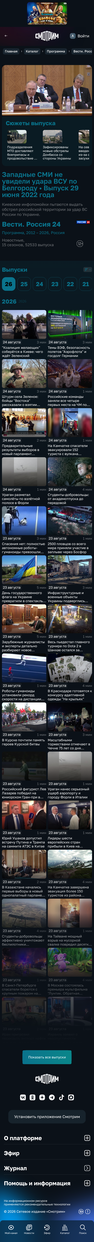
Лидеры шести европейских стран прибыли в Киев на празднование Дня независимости (64, 846)
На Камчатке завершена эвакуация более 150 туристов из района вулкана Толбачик (68, 893)
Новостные (12, 240)
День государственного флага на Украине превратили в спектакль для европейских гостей (22, 599)
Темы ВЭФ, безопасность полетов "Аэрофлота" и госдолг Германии (69, 352)
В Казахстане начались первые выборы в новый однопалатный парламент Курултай (24, 893)
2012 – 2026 (37, 232)
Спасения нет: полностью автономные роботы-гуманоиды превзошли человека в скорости (23, 550)
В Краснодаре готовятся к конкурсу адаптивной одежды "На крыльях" (70, 695)
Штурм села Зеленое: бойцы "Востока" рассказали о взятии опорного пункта (20, 403)
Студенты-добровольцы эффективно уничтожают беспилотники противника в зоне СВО (23, 942)
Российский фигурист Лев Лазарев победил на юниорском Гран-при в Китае (24, 795)
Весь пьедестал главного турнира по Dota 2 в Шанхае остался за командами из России (69, 648)
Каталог (32, 51)
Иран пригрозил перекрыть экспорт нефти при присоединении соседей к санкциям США (24, 1040)
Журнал (15, 1168)
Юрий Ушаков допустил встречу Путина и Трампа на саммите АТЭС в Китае (23, 842)
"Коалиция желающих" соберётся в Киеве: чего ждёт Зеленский (22, 352)
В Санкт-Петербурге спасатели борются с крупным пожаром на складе (20, 991)
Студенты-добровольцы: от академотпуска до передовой (68, 499)
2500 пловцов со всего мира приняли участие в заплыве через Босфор (68, 548)
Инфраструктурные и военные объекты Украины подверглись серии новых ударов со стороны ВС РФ (67, 601)
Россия (58, 232)
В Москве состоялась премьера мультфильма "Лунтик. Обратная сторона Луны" (68, 991)
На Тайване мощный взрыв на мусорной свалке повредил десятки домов (69, 942)
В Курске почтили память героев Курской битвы (23, 742)
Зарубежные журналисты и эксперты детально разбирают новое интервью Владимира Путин (23, 650)
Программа (56, 51)
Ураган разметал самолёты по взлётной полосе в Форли (21, 499)
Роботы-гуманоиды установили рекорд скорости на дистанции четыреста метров (21, 697)
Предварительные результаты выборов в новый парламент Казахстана (20, 452)
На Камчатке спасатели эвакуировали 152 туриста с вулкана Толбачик (68, 452)
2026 (22, 301)
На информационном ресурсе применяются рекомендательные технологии (37, 1202)
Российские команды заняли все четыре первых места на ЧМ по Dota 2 (67, 403)
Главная (11, 51)
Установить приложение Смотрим (47, 1116)
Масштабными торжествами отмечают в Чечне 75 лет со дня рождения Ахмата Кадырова (69, 748)
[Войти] (73, 36)
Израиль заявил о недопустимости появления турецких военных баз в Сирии (65, 1040)
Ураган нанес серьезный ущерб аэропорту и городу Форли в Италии (68, 793)
